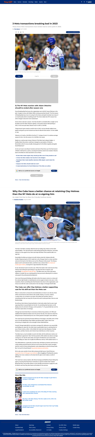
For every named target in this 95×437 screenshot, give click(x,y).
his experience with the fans (28, 271)
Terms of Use (62, 427)
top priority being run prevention (40, 348)
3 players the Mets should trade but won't (27, 163)
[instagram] (86, 1)
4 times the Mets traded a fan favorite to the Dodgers (31, 157)
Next (54, 76)
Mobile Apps (76, 425)
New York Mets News (24, 179)
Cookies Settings (63, 430)
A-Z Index (49, 430)
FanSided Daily (19, 427)
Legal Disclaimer (19, 430)
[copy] (23, 32)
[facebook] (81, 1)
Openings (31, 425)
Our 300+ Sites (62, 425)
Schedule (25, 2)
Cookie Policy (76, 427)
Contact (49, 425)
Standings (30, 2)
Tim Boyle (17, 29)
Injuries (41, 2)
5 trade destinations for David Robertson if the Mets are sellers (33, 166)
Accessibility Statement (35, 430)
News (15, 2)
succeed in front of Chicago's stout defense (26, 353)
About (16, 425)
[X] (84, 1)
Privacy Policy (50, 427)
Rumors (19, 2)
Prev (19, 76)
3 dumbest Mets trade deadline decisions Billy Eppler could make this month (35, 160)
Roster (36, 2)
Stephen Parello (18, 199)
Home (16, 179)
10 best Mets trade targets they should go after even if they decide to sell (36, 155)
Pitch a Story (32, 427)
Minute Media (8, 433)
